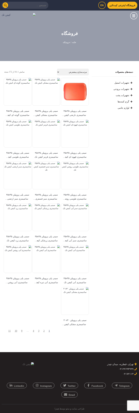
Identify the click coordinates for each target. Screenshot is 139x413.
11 (9, 331)
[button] (133, 15)
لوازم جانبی (123, 107)
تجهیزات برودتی (121, 89)
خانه (74, 42)
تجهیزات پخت (122, 95)
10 (16, 331)
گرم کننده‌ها (123, 101)
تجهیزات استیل (121, 82)
